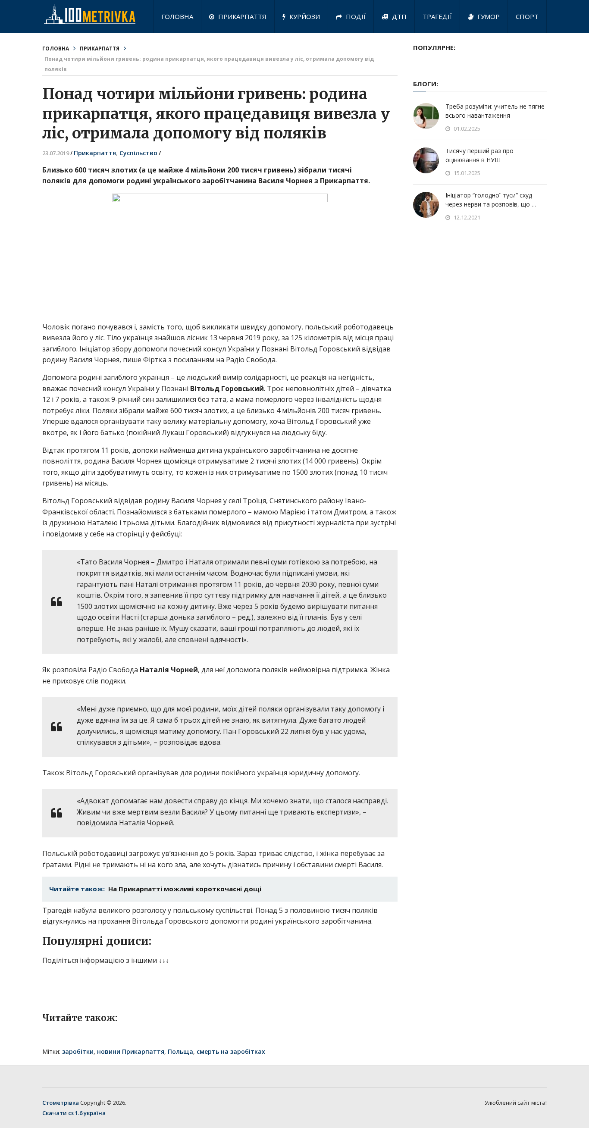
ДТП (398, 16)
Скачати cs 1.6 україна (74, 1113)
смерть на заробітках (231, 1051)
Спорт (527, 16)
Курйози (304, 16)
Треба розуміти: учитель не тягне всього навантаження (495, 110)
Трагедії (437, 16)
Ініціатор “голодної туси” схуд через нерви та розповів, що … (490, 199)
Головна (177, 16)
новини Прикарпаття (130, 1051)
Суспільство (138, 153)
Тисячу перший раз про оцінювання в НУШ (479, 155)
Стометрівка (60, 1102)
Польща (180, 1051)
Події (355, 16)
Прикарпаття (241, 16)
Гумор (488, 16)
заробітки (78, 1051)
